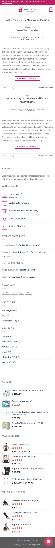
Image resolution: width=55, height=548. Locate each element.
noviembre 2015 (9, 341)
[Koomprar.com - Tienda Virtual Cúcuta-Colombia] (27, 10)
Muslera (19, 262)
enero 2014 (7, 352)
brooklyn (6, 293)
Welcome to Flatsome (19, 202)
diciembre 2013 (9, 357)
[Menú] (3, 10)
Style (27, 27)
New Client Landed (27, 30)
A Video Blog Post (17, 226)
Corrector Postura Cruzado (24, 276)
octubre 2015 (8, 346)
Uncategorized (9, 320)
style (21, 293)
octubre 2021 (8, 336)
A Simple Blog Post (17, 218)
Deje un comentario (45, 88)
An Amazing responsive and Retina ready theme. (27, 100)
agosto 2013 (8, 362)
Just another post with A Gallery (23, 210)
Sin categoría (8, 310)
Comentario (13, 197)
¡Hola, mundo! (15, 194)
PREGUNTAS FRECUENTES (27, 540)
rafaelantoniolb (27, 39)
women (28, 293)
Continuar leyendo (27, 78)
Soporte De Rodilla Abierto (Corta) (24, 245)
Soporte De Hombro (28, 269)
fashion (14, 293)
